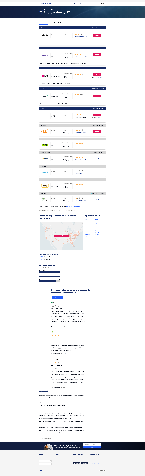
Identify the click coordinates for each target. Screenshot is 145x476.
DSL (41, 259)
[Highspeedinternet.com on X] (92, 464)
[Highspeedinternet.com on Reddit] (96, 464)
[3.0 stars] (78, 34)
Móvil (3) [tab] (59, 22)
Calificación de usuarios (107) (81, 56)
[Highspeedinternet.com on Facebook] (90, 464)
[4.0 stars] (80, 34)
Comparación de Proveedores (60, 456)
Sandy (96, 225)
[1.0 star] (75, 34)
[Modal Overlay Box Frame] (72, 446)
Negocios (82, 3)
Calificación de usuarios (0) (80, 173)
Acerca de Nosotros (93, 456)
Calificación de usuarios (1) (80, 159)
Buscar (102, 3)
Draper (96, 219)
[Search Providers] (50, 461)
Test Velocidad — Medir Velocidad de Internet (80, 456)
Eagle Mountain (98, 223)
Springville (97, 228)
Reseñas (70, 3)
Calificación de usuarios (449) (81, 97)
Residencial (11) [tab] (44, 22)
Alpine (86, 230)
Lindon (86, 219)
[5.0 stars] (81, 34)
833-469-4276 (99, 77)
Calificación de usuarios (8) (80, 146)
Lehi (85, 232)
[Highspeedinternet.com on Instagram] (94, 464)
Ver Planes (96, 35)
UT (43, 438)
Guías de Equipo (58, 458)
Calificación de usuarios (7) (80, 132)
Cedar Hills (87, 223)
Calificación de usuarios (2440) (80, 36)
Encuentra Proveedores (62, 3)
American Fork (87, 221)
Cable (41, 256)
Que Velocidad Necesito (76, 458)
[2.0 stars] (77, 34)
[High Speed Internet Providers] (46, 4)
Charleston (97, 232)
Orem (86, 228)
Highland (86, 226)
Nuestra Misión (92, 458)
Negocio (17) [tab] (52, 22)
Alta (96, 230)
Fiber (41, 261)
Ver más (97, 158)
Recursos (76, 3)
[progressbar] (49, 272)
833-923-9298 (99, 57)
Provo (86, 236)
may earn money (42, 0)
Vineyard (86, 225)
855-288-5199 (99, 117)
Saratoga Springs (88, 234)
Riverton (97, 226)
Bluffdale (97, 221)
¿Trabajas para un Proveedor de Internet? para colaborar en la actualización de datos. (57, 210)
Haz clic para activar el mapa (61, 235)
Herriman (97, 234)
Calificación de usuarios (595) (81, 76)
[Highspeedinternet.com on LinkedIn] (98, 464)
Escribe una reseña (58, 297)
